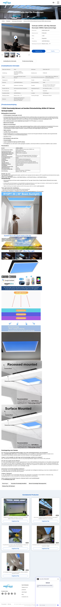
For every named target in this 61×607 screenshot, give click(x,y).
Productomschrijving (27, 61)
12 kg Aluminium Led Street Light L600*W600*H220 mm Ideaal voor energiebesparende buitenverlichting (15, 545)
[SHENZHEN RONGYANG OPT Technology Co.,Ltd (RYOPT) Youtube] (9, 593)
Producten (8, 21)
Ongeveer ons (25, 587)
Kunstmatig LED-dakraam (17, 21)
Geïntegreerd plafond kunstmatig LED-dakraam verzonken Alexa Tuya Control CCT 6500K (45, 545)
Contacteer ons (25, 596)
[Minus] (58, 579)
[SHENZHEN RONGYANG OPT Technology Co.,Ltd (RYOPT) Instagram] (6, 593)
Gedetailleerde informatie (9, 61)
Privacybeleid (3, 604)
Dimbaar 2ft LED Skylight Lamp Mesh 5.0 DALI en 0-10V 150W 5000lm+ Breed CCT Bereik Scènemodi (15, 518)
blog (23, 594)
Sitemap (9, 604)
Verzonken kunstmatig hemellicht (18, 483)
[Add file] (37, 605)
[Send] (58, 605)
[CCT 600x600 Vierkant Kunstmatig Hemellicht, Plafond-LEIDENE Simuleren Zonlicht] (15, 562)
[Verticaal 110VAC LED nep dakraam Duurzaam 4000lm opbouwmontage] (15, 37)
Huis (4, 21)
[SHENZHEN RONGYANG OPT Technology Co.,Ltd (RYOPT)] (6, 2)
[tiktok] (12, 593)
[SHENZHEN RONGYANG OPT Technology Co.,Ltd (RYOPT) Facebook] (2, 593)
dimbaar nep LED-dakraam (8, 486)
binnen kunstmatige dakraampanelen (37, 483)
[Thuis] (8, 587)
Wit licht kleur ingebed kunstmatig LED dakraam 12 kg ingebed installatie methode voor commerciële (45, 518)
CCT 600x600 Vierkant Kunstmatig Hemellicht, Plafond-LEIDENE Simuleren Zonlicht (15, 573)
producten (24, 589)
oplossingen (24, 592)
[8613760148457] (15, 593)
